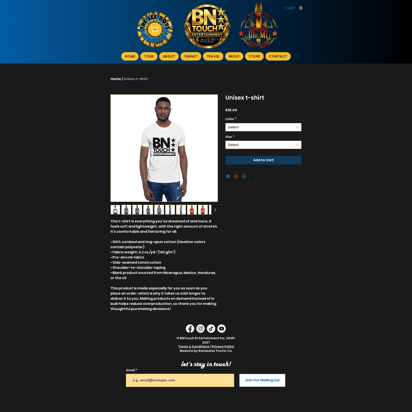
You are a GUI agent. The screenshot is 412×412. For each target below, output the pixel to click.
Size (229, 137)
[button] (294, 8)
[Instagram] (200, 328)
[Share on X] (252, 176)
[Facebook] (190, 328)
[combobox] (263, 127)
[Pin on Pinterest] (236, 176)
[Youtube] (221, 328)
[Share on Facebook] (228, 176)
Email (130, 370)
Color (230, 119)
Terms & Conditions (194, 346)
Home (116, 78)
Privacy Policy (223, 346)
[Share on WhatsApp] (244, 176)
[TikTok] (211, 328)
